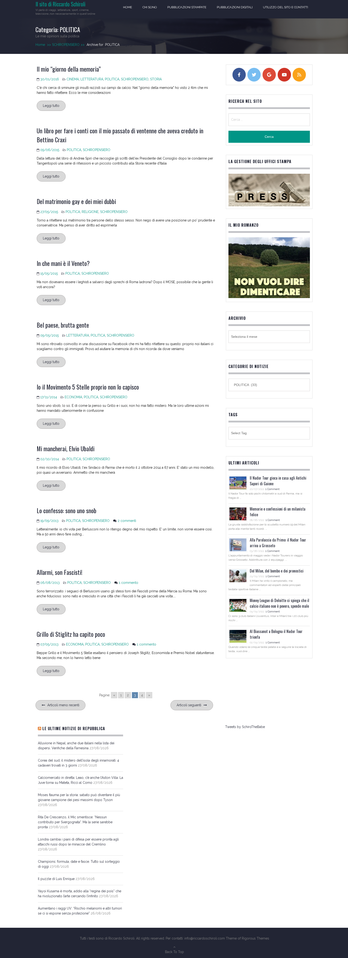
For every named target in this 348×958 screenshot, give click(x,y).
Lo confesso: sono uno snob (66, 510)
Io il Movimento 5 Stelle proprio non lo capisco (88, 386)
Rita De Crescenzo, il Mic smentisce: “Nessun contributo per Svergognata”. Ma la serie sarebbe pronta (75, 822)
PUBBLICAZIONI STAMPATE (186, 7)
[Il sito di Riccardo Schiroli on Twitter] (254, 75)
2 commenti (127, 521)
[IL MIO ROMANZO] (269, 297)
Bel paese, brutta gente (63, 325)
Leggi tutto (51, 106)
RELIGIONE (90, 212)
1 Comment (272, 489)
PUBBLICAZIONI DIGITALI (235, 7)
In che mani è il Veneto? (63, 263)
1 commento (128, 583)
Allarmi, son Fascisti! (59, 572)
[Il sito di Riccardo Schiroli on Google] (269, 75)
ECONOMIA (73, 397)
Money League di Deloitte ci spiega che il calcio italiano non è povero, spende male (279, 603)
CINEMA (73, 79)
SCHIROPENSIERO (68, 45)
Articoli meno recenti (63, 705)
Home (127, 7)
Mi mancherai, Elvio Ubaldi (65, 448)
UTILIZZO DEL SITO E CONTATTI (285, 7)
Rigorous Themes (255, 938)
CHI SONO (150, 7)
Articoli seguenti (189, 705)
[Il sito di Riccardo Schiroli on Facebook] (239, 75)
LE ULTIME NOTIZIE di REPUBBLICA (73, 728)
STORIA (156, 79)
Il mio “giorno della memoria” (69, 69)
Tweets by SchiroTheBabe (245, 727)
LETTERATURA (91, 79)
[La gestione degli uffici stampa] (269, 190)
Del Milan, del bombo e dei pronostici (276, 571)
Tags (233, 414)
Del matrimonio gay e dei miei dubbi (76, 201)
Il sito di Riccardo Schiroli (60, 4)
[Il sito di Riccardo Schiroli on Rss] (299, 75)
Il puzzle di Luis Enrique (56, 879)
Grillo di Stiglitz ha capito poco (71, 634)
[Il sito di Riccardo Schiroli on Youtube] (284, 75)
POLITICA (112, 79)
